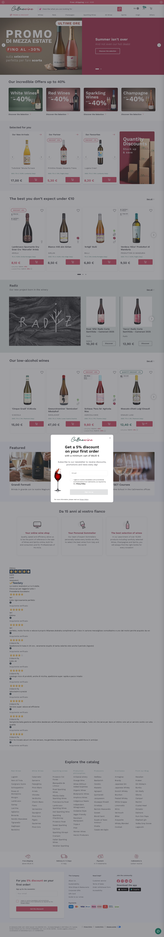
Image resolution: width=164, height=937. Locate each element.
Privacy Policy (84, 499)
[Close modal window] (110, 438)
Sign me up (89, 492)
